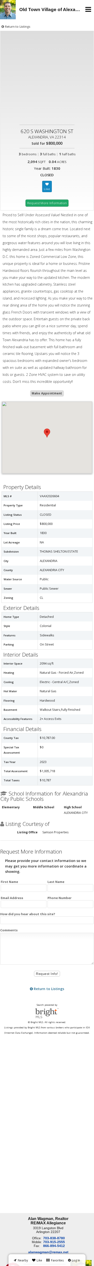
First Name (9, 882)
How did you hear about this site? (27, 914)
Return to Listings (17, 27)
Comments (9, 930)
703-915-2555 (54, 1242)
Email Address (12, 898)
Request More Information (47, 203)
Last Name (55, 882)
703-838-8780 (54, 1238)
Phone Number (59, 898)
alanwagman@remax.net (48, 1252)
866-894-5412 (54, 1246)
